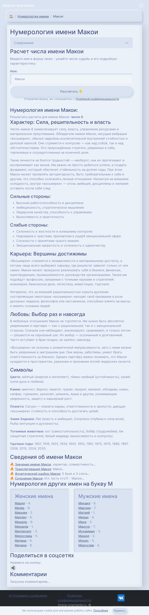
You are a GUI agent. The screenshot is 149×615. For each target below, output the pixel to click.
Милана (20, 540)
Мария (20, 503)
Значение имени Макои (33, 464)
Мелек (19, 508)
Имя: (13, 71)
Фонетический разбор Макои (37, 474)
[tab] (71, 42)
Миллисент (23, 531)
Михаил (84, 503)
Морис (83, 540)
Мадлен (20, 517)
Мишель (21, 522)
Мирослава (23, 536)
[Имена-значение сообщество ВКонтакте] (121, 598)
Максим (84, 508)
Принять (119, 610)
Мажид (83, 536)
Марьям (21, 512)
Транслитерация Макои (33, 469)
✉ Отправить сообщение (28, 596)
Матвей (84, 512)
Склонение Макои (29, 478)
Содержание (24, 43)
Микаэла (21, 526)
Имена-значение (18, 5)
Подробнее (100, 610)
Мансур (84, 526)
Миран (83, 517)
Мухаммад (86, 531)
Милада (21, 545)
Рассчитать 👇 (71, 91)
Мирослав (86, 545)
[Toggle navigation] (141, 5)
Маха (82, 522)
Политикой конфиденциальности (97, 99)
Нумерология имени (33, 16)
